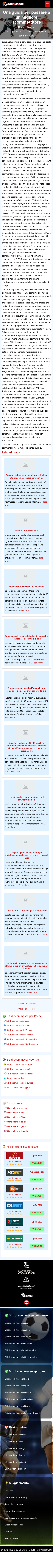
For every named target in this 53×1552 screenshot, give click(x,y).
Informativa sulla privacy (16, 1497)
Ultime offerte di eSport (15, 1469)
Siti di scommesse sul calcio (19, 1064)
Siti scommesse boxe (16, 1078)
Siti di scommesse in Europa (19, 1030)
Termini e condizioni (14, 1504)
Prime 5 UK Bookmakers (26, 530)
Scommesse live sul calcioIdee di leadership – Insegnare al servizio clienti (26, 637)
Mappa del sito (11, 1538)
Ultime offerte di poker (16, 1122)
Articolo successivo (26, 1009)
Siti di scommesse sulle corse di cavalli (22, 1413)
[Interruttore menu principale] (47, 4)
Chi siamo (9, 1490)
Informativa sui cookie (15, 1511)
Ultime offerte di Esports (17, 1131)
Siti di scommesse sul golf (18, 1069)
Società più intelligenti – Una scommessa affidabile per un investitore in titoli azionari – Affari (26, 966)
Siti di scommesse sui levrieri (18, 1406)
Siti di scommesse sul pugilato (19, 1399)
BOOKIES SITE (22, 1549)
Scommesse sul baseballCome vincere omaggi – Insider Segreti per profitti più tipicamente (26, 691)
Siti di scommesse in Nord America (22, 1044)
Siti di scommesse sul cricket (19, 1074)
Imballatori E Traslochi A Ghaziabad (26, 586)
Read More (24, 610)
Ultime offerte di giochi (16, 1126)
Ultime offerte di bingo (15, 1448)
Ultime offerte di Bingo (16, 1117)
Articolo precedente (26, 1004)
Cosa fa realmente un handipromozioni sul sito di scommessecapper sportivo (26, 476)
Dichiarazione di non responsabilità (21, 1518)
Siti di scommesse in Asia (17, 1021)
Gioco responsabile (14, 1525)
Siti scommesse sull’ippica (18, 1087)
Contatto (9, 1531)
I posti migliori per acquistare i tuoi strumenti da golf (27, 798)
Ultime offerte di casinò (16, 1108)
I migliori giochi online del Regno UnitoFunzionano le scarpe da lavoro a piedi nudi (26, 855)
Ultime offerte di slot (15, 1112)
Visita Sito (37, 1163)
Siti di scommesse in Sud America (21, 1039)
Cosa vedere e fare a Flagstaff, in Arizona (26, 910)
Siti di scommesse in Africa (18, 1025)
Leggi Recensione (14, 1161)
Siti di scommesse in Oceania (19, 1034)
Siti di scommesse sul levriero (19, 1083)
